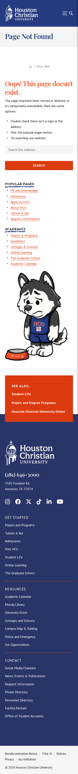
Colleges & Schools (24, 247)
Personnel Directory (19, 700)
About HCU (18, 207)
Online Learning (21, 252)
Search (39, 165)
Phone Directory (16, 692)
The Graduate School (25, 258)
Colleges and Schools (20, 620)
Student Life (21, 394)
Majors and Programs (20, 525)
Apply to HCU (20, 202)
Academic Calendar (24, 264)
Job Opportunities (17, 644)
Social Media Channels (20, 668)
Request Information (25, 219)
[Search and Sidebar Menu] (66, 13)
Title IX (47, 754)
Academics (18, 241)
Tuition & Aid (19, 213)
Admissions (18, 196)
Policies (61, 754)
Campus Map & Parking (21, 628)
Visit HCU (11, 549)
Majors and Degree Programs (34, 403)
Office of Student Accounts (24, 716)
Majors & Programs (24, 235)
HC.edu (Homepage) (24, 190)
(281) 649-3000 (22, 474)
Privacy (9, 759)
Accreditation (27, 759)
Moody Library (15, 604)
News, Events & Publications (25, 676)
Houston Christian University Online (38, 411)
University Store (16, 612)
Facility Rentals (16, 708)
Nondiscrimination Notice (21, 754)
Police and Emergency (20, 637)
